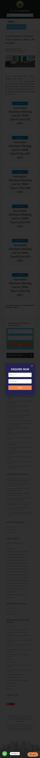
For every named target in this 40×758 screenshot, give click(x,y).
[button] (32, 366)
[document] (20, 379)
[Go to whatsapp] (4, 753)
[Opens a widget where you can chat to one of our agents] (32, 754)
